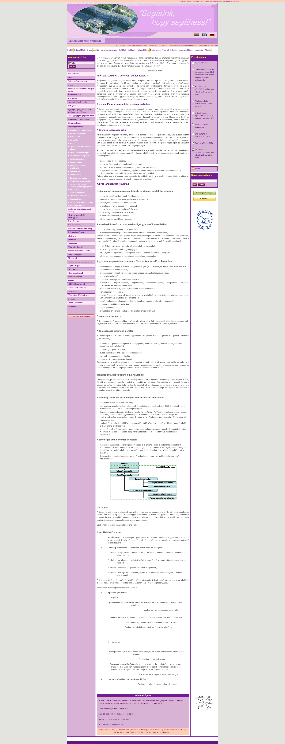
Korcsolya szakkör (78, 133)
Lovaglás (74, 140)
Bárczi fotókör (76, 162)
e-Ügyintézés (73, 269)
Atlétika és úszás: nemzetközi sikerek (82, 147)
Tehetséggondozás (75, 127)
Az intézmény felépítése (77, 81)
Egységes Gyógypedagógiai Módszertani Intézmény (79, 110)
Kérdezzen (204, 199)
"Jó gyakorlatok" (75, 247)
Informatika (75, 171)
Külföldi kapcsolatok (76, 284)
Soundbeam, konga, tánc (80, 156)
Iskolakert (72, 239)
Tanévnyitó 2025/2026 (204, 143)
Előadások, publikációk (80, 196)
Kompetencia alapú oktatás (79, 251)
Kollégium (131, 50)
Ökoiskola (72, 236)
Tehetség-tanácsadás (78, 178)
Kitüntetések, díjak (75, 273)
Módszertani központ (186, 50)
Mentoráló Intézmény (169, 50)
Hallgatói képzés (143, 50)
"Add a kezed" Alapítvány (79, 295)
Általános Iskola (99, 50)
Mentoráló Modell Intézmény (80, 228)
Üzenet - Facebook (75, 302)
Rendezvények (155, 50)
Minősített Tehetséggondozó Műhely (79, 210)
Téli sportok (75, 137)
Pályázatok (72, 258)
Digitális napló (74, 265)
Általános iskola (74, 95)
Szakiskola (122, 50)
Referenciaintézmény (76, 232)
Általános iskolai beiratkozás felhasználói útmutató (204, 103)
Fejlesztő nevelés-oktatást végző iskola (81, 89)
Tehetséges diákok (77, 205)
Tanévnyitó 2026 (202, 63)
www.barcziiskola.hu (114, 725)
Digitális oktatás (74, 123)
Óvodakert (72, 243)
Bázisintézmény (74, 225)
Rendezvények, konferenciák (80, 262)
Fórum (197, 168)
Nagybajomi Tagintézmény (79, 119)
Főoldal (70, 50)
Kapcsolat (72, 280)
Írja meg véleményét (204, 193)
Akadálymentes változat (84, 41)
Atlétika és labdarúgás (79, 152)
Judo (72, 143)
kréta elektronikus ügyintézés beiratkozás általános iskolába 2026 (204, 115)
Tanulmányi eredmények (80, 130)
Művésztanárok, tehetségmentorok (77, 191)
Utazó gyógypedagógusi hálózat (81, 115)
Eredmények (75, 175)
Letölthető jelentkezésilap (81, 316)
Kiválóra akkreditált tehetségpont (76, 216)
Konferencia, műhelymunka (81, 202)
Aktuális (208, 50)
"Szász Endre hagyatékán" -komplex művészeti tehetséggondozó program (82, 184)
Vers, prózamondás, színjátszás (78, 166)
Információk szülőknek (77, 288)
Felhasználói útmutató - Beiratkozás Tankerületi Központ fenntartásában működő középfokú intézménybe (204, 74)
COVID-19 (72, 291)
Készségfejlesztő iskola (77, 102)
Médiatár (72, 299)
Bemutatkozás (74, 74)
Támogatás (72, 306)
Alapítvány (199, 50)
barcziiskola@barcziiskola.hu (117, 719)
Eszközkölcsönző (75, 277)
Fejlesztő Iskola (80, 50)
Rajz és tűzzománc (77, 159)
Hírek (70, 77)
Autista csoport (111, 50)
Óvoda (89, 50)
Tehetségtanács (74, 221)
